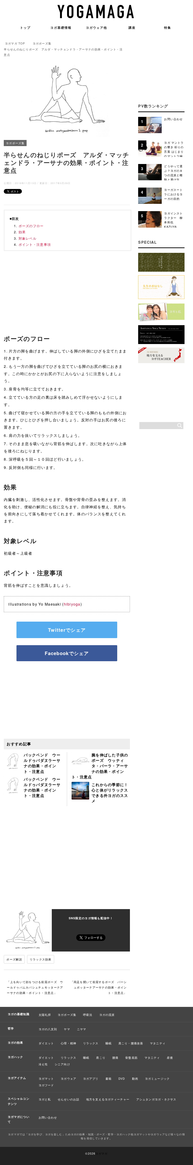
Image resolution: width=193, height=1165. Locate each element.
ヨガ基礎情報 (61, 27)
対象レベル (27, 238)
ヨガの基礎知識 (18, 1014)
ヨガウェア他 (96, 27)
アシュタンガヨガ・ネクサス (156, 1099)
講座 (132, 27)
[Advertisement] (67, 290)
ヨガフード (46, 1085)
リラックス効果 (41, 959)
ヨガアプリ (91, 1078)
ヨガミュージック (157, 1078)
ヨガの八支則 (48, 1029)
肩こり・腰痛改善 (130, 1043)
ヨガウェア (68, 1078)
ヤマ (67, 1029)
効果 (22, 232)
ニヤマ (81, 1029)
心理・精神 (68, 1043)
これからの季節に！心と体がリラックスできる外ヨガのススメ (110, 793)
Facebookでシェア (67, 653)
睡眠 (108, 1043)
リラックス (91, 1043)
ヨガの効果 (15, 1042)
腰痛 (115, 1057)
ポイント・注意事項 (35, 244)
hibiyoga (72, 604)
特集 (167, 27)
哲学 (11, 1028)
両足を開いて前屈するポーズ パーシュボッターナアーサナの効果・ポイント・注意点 (100, 987)
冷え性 (43, 1064)
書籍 (108, 1078)
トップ (25, 27)
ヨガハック (15, 1057)
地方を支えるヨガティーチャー (107, 1099)
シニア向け (62, 1064)
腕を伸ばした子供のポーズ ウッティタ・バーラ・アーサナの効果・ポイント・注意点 (100, 765)
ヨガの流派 (107, 1015)
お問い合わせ (48, 1117)
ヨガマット (46, 1078)
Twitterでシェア (67, 629)
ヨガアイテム (17, 1078)
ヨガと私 (45, 1099)
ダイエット (46, 1043)
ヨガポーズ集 (15, 143)
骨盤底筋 (131, 1057)
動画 (135, 1078)
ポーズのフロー (31, 225)
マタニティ (157, 1043)
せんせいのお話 (68, 1099)
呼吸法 (87, 1015)
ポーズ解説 (14, 959)
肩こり (100, 1057)
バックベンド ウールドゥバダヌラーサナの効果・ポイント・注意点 (42, 763)
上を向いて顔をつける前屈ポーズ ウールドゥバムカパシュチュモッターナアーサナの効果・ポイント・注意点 (35, 987)
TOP (15, 43)
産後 (170, 1057)
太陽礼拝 (45, 1015)
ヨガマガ (101, 1153)
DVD (121, 1078)
